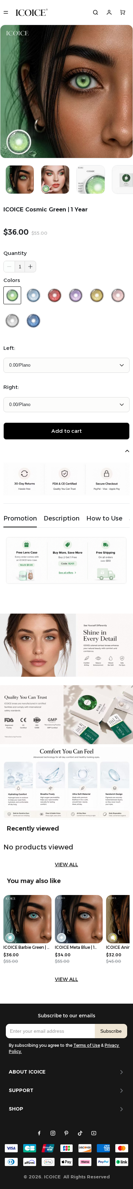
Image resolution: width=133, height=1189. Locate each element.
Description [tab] (61, 518)
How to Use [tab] (104, 518)
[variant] (66, 365)
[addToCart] (66, 431)
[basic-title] (33, 828)
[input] (50, 1031)
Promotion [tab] (20, 518)
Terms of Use (86, 1045)
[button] (30, 266)
